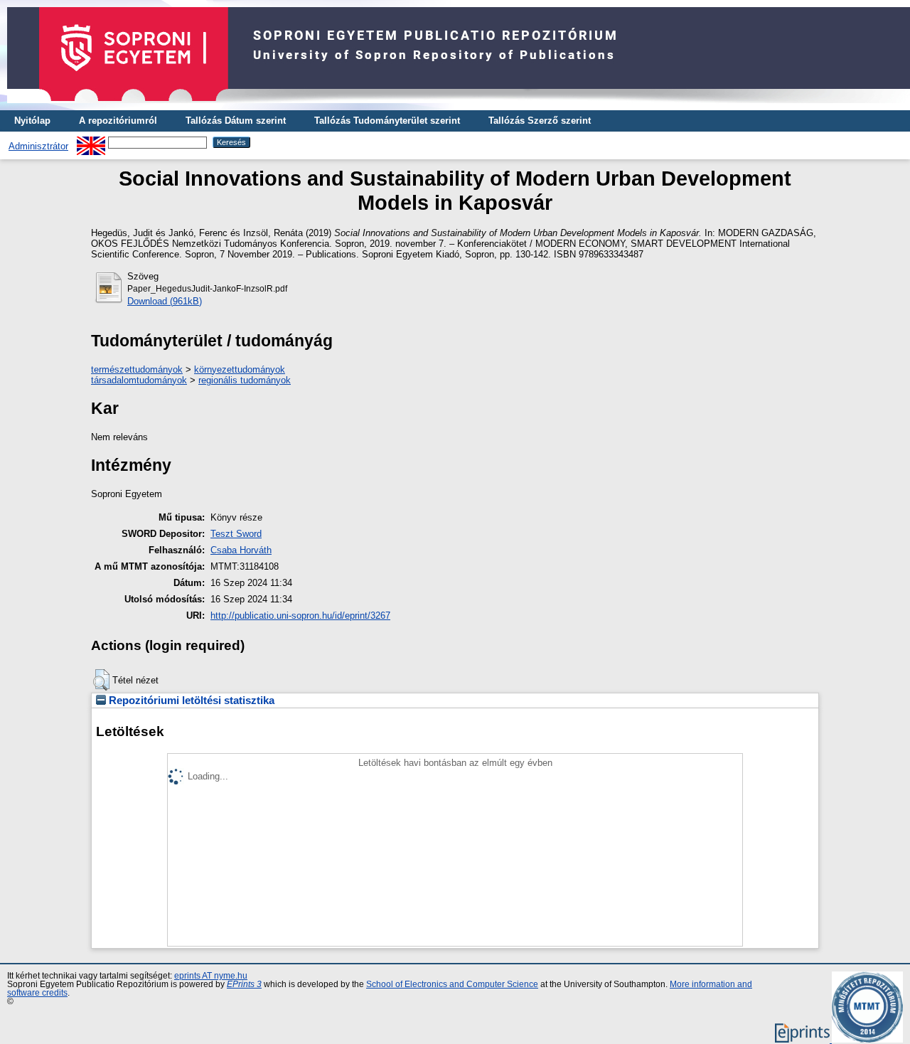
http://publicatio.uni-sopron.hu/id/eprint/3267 (300, 615)
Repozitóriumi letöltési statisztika (190, 700)
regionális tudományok (244, 380)
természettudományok (137, 369)
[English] (91, 142)
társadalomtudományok (139, 380)
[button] (101, 680)
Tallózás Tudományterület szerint (387, 120)
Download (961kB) (164, 301)
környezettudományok (239, 369)
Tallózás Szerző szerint (539, 120)
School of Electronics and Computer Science (452, 984)
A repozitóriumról (118, 120)
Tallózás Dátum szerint (236, 120)
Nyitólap (32, 120)
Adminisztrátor (38, 146)
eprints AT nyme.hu (210, 975)
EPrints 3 (244, 984)
